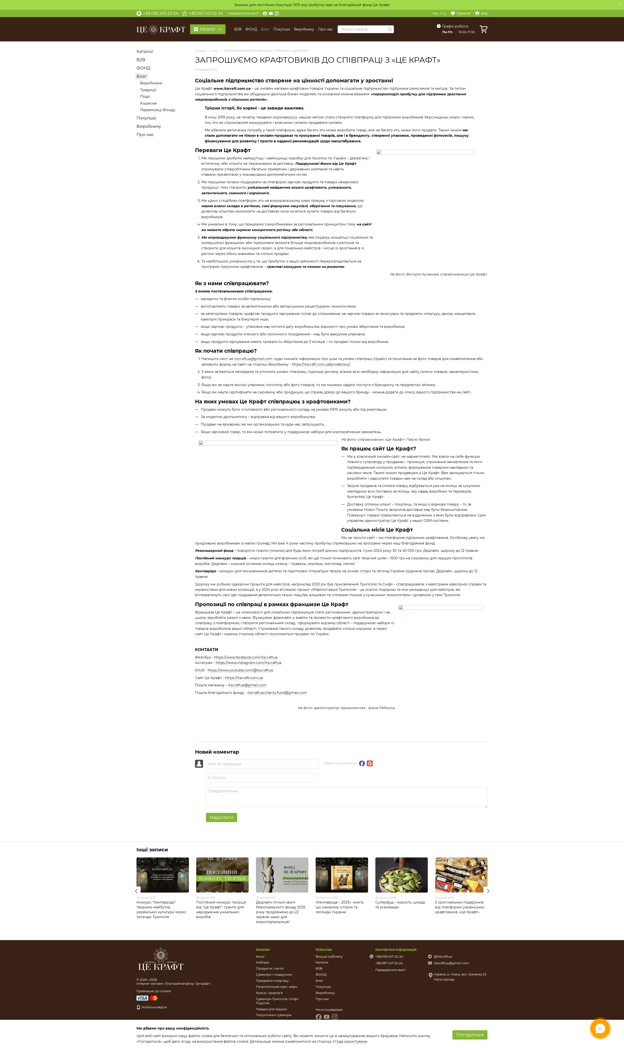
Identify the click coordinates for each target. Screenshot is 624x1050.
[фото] (160, 959)
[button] (620, 4)
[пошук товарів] (390, 29)
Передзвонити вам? (243, 13)
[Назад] (136, 890)
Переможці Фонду (157, 109)
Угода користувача (350, 1041)
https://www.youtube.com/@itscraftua (240, 670)
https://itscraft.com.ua (244, 678)
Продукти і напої (270, 968)
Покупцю (281, 29)
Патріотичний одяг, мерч (276, 987)
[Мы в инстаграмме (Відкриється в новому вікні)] (277, 13)
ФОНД (251, 29)
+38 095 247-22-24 (160, 13)
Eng (443, 13)
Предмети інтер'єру (272, 980)
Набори (262, 962)
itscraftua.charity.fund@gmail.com (277, 692)
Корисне (148, 103)
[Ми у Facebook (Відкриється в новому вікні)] (265, 13)
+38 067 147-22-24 (206, 13)
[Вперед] (487, 890)
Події (145, 96)
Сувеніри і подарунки (274, 974)
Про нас (325, 29)
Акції (260, 956)
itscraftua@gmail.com (247, 685)
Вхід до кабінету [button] (329, 956)
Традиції (148, 90)
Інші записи (152, 850)
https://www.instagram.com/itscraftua (248, 663)
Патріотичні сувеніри (274, 1015)
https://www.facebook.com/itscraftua (245, 657)
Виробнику (304, 29)
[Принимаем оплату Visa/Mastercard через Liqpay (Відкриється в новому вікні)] (147, 998)
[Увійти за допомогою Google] (370, 763)
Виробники (151, 83)
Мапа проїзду (444, 979)
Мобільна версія (154, 1007)
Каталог (145, 51)
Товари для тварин (271, 1009)
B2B (238, 29)
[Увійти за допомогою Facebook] (362, 763)
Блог (265, 29)
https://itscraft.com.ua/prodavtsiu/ (321, 364)
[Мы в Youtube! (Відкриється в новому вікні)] (271, 13)
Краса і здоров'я (269, 993)
